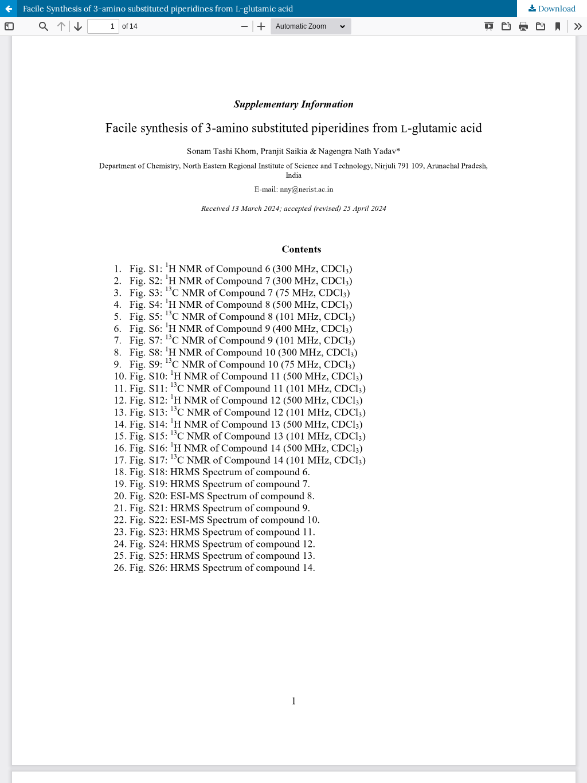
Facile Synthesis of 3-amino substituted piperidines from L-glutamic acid (158, 8)
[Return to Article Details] (8, 8)
